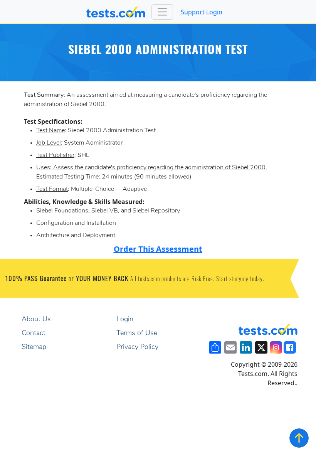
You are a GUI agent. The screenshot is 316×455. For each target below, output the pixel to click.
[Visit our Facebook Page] (290, 347)
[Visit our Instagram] (276, 347)
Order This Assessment (158, 249)
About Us (36, 319)
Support (193, 12)
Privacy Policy (137, 347)
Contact (33, 333)
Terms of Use (136, 333)
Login (214, 12)
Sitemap (34, 347)
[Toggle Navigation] (162, 12)
